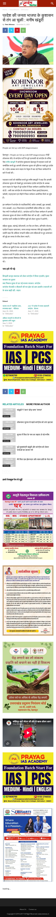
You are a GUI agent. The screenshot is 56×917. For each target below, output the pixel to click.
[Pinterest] (17, 30)
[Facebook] (5, 30)
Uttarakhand (14, 10)
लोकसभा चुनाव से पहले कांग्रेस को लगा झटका (35, 422)
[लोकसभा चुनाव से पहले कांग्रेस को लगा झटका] (9, 425)
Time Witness (9, 24)
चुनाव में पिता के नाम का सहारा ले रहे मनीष (33, 434)
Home (5, 10)
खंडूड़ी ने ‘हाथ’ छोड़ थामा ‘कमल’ (29, 410)
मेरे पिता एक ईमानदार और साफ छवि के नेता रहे (34, 459)
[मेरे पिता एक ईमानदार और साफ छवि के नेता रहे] (9, 462)
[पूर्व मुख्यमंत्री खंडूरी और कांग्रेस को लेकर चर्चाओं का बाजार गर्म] (9, 450)
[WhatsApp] (23, 30)
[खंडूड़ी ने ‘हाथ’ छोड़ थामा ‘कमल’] (9, 412)
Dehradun (24, 10)
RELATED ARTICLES (13, 404)
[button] (4, 3)
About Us (23, 909)
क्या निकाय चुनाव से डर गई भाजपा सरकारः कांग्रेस (21, 283)
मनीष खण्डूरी (10, 162)
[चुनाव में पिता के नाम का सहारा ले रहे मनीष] (9, 437)
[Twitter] (11, 30)
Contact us (32, 909)
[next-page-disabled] (8, 472)
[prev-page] (4, 472)
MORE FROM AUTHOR (38, 404)
